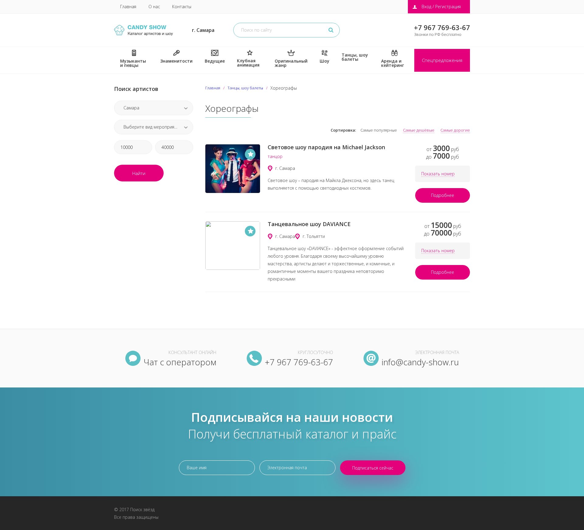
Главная (128, 6)
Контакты (181, 6)
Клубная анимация (248, 63)
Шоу (324, 61)
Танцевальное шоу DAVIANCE (309, 224)
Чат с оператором (180, 362)
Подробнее (442, 195)
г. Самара (203, 30)
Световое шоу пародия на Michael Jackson (326, 147)
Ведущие (215, 61)
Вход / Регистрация (441, 6)
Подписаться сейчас (372, 468)
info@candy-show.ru (420, 362)
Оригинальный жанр (291, 63)
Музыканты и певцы (133, 63)
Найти (138, 173)
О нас (154, 6)
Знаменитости (176, 61)
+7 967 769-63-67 (442, 27)
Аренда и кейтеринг (392, 63)
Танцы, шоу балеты (355, 57)
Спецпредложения (442, 60)
